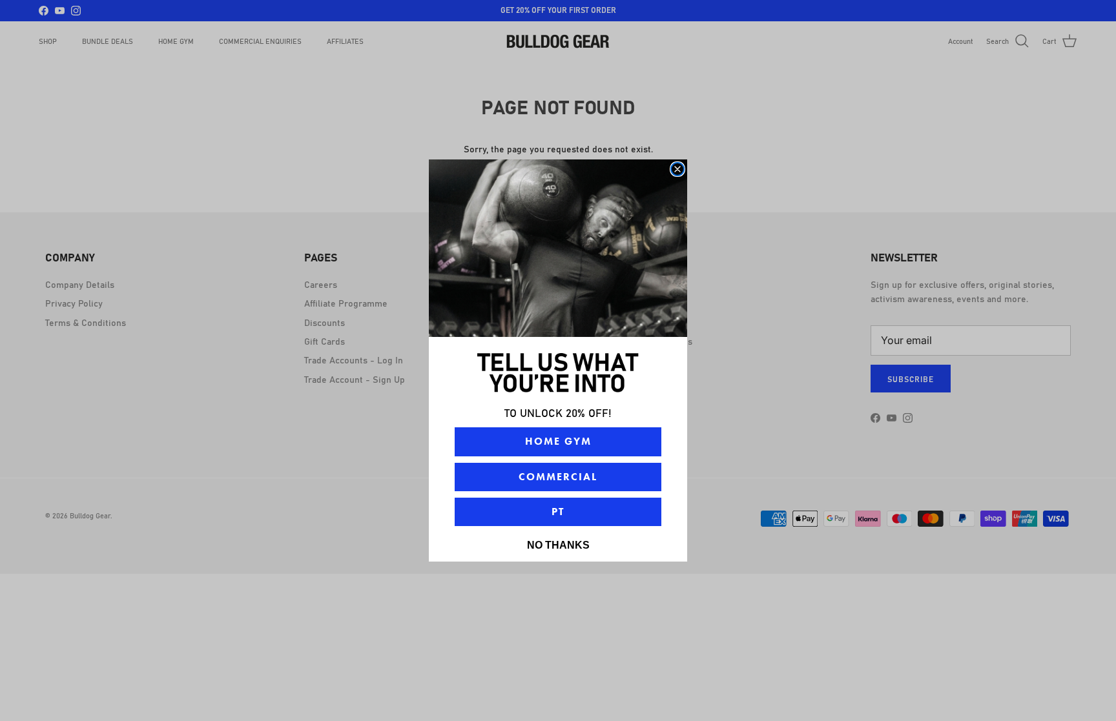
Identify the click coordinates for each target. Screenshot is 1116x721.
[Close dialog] (677, 169)
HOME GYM (558, 441)
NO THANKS (558, 545)
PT (558, 511)
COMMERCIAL (558, 476)
